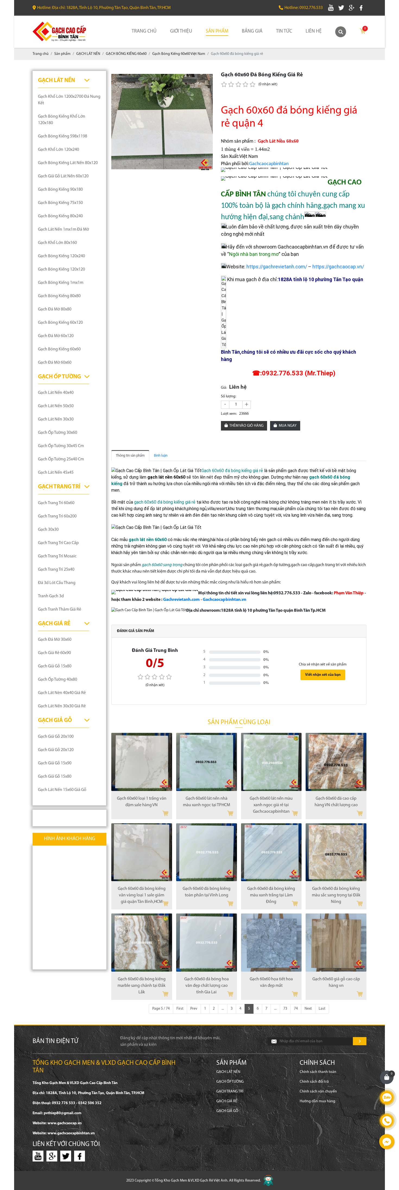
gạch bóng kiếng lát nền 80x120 (68, 163)
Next (308, 1009)
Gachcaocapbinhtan (269, 164)
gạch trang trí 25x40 (56, 569)
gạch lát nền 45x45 (56, 472)
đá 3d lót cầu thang (56, 583)
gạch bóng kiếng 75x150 (60, 203)
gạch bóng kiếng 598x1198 (62, 136)
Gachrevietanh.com (181, 600)
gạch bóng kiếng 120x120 (61, 269)
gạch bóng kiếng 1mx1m (60, 283)
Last (322, 1009)
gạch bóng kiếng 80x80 (59, 296)
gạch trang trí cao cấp (58, 543)
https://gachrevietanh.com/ (276, 266)
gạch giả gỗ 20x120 (56, 750)
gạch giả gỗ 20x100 (56, 736)
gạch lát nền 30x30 (56, 419)
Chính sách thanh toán (318, 1072)
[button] (208, 75)
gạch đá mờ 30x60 (54, 640)
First (179, 1009)
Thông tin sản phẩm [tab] (130, 455)
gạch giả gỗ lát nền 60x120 (63, 176)
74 (296, 1009)
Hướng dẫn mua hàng (317, 1101)
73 (285, 1009)
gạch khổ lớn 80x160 (57, 243)
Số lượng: (228, 396)
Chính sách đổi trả (314, 1082)
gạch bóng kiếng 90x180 (60, 189)
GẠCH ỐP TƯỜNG (59, 377)
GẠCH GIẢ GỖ (55, 720)
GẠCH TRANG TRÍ (59, 487)
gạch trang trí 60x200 (57, 516)
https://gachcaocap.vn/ (338, 266)
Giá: (224, 388)
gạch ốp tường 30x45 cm (61, 446)
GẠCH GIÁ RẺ (54, 624)
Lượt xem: (229, 414)
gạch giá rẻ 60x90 (54, 653)
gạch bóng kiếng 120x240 (61, 256)
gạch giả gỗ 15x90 (54, 763)
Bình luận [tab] (160, 455)
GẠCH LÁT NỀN (56, 80)
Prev (193, 1009)
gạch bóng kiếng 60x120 (60, 323)
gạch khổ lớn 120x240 (58, 149)
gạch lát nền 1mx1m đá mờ (63, 229)
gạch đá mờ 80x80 (54, 309)
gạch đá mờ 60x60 (54, 362)
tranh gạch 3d (51, 596)
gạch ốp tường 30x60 (57, 433)
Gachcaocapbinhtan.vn (224, 600)
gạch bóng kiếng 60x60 (59, 349)
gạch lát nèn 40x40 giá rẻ (62, 693)
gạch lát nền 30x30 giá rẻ (62, 706)
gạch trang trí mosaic (57, 556)
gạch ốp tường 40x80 (57, 679)
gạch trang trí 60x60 (56, 503)
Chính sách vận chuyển (318, 1091)
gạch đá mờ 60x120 (56, 336)
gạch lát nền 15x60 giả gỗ (62, 790)
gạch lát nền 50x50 (56, 406)
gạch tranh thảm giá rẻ (59, 609)
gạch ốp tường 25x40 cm (61, 459)
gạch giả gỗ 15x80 (54, 666)
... (222, 1009)
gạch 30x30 (48, 530)
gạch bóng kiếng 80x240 (60, 216)
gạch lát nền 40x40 (56, 393)
